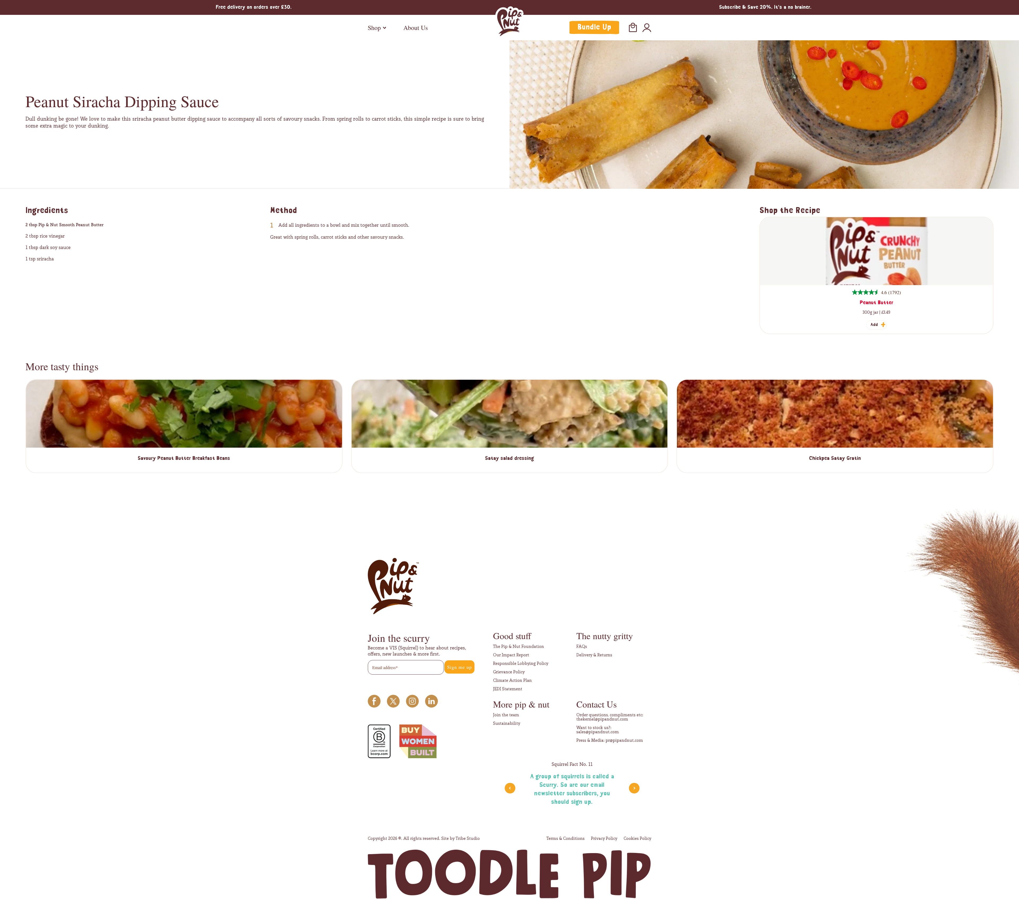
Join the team (506, 715)
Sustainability (506, 723)
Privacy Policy (604, 838)
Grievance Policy (509, 672)
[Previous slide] (510, 788)
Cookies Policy (637, 838)
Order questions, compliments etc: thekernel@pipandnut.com (609, 717)
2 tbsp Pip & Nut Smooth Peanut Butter (64, 225)
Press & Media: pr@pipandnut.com (609, 740)
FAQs (581, 646)
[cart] (633, 27)
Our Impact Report (511, 655)
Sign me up (459, 667)
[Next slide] (634, 788)
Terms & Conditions (565, 838)
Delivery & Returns (594, 655)
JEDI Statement (507, 689)
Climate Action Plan (512, 680)
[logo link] (509, 22)
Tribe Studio (468, 838)
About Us (415, 27)
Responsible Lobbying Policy (520, 663)
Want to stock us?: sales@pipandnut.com (597, 730)
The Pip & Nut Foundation (518, 646)
